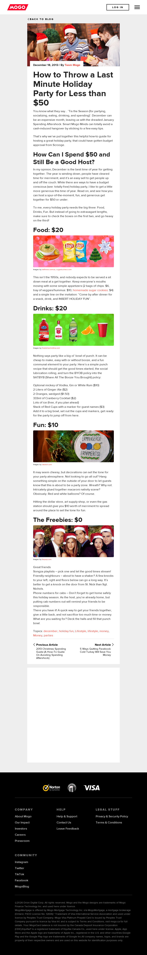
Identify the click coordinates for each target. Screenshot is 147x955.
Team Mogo (72, 65)
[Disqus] (73, 715)
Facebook (21, 880)
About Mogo (23, 816)
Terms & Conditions (109, 822)
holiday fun (66, 631)
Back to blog (42, 19)
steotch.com (47, 464)
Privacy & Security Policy (112, 816)
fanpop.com (46, 559)
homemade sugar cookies (90, 290)
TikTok (19, 874)
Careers (20, 834)
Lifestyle (80, 631)
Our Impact (22, 822)
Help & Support (67, 816)
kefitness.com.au (48, 269)
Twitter (19, 868)
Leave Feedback (68, 828)
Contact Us (64, 822)
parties (48, 635)
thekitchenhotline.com (51, 348)
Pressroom (22, 840)
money (104, 631)
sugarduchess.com (64, 269)
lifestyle (93, 631)
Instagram (21, 862)
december (51, 631)
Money (37, 635)
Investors (21, 828)
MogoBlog (22, 886)
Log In (117, 7)
